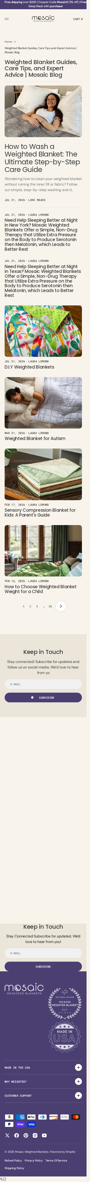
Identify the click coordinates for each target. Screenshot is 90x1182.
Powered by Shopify (62, 1152)
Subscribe (46, 697)
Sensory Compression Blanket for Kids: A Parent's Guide (40, 512)
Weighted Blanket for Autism (35, 438)
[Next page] (61, 606)
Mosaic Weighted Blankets (31, 1152)
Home (8, 42)
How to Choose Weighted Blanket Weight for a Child (41, 589)
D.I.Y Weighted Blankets (29, 367)
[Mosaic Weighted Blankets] (43, 19)
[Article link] (43, 145)
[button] (7, 19)
